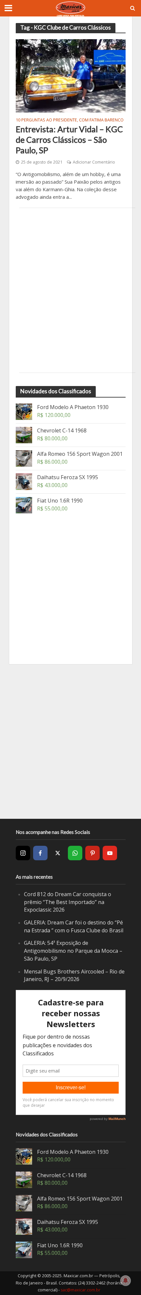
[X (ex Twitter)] (57, 853)
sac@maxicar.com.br (80, 1290)
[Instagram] (23, 853)
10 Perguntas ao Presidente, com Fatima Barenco (70, 120)
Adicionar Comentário (94, 162)
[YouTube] (110, 853)
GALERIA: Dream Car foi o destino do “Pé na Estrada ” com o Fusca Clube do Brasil (73, 926)
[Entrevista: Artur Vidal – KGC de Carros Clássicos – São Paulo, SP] (71, 75)
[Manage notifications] (125, 1280)
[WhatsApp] (75, 853)
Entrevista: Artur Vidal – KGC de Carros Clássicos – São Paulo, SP (69, 139)
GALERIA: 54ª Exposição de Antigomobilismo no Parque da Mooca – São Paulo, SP (73, 950)
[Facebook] (40, 853)
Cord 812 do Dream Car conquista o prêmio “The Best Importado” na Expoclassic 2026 (67, 902)
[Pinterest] (92, 853)
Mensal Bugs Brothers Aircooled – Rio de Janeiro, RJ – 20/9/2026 (74, 975)
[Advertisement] (70, 290)
